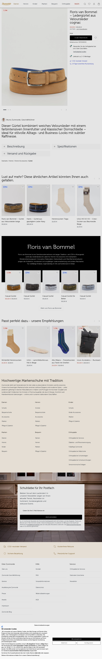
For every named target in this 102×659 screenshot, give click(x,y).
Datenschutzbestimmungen (42, 625)
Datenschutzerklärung (33, 655)
